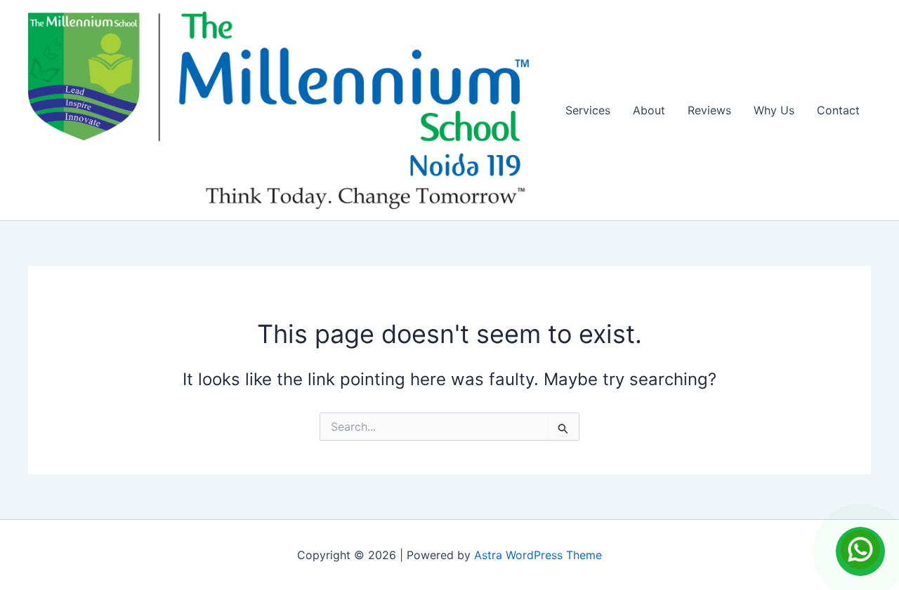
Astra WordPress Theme (538, 555)
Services (587, 110)
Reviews (709, 110)
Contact (838, 110)
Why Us (774, 110)
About (649, 110)
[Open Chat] (860, 551)
